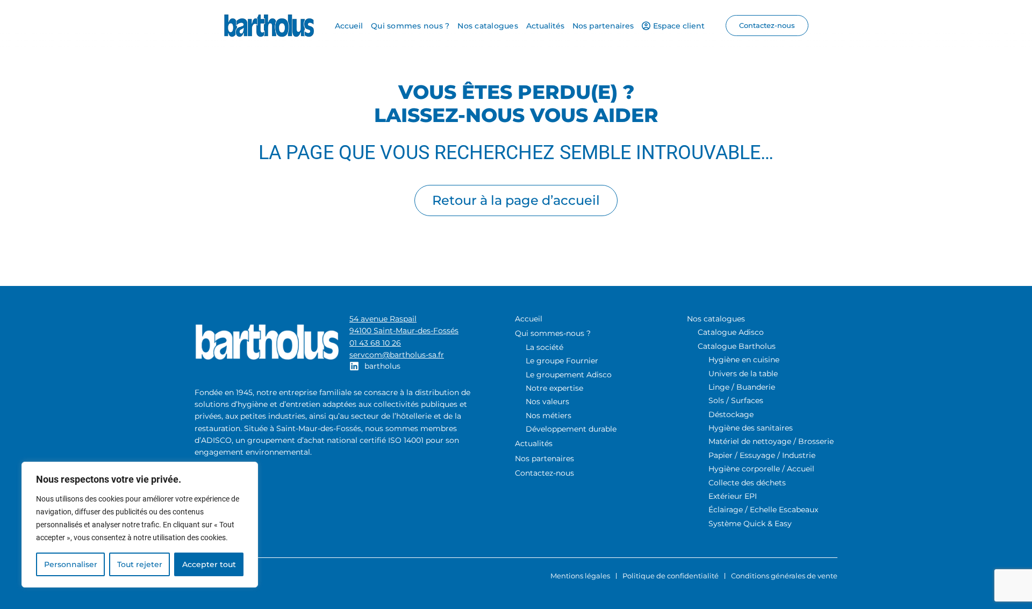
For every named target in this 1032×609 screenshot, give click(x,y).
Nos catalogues (716, 319)
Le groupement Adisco (569, 374)
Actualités (534, 443)
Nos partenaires (544, 458)
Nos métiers (548, 415)
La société (544, 347)
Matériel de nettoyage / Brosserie (771, 441)
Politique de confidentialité (670, 575)
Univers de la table (743, 373)
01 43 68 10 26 (375, 343)
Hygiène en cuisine (743, 359)
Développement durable (571, 429)
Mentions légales (580, 575)
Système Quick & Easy (750, 523)
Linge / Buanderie (741, 387)
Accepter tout (209, 564)
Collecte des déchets (747, 483)
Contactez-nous (544, 473)
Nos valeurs (547, 401)
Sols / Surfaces (735, 400)
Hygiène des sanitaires (750, 428)
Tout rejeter (139, 564)
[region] (140, 524)
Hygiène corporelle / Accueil (761, 469)
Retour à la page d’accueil (516, 200)
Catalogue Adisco (731, 332)
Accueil (528, 319)
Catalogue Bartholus (737, 346)
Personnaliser (70, 564)
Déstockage (731, 414)
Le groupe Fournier (562, 361)
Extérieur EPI (732, 496)
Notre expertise (554, 388)
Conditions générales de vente (784, 575)
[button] (767, 25)
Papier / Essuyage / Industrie (761, 455)
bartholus (382, 366)
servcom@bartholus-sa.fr (396, 355)
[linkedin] (354, 366)
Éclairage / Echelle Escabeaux (763, 509)
